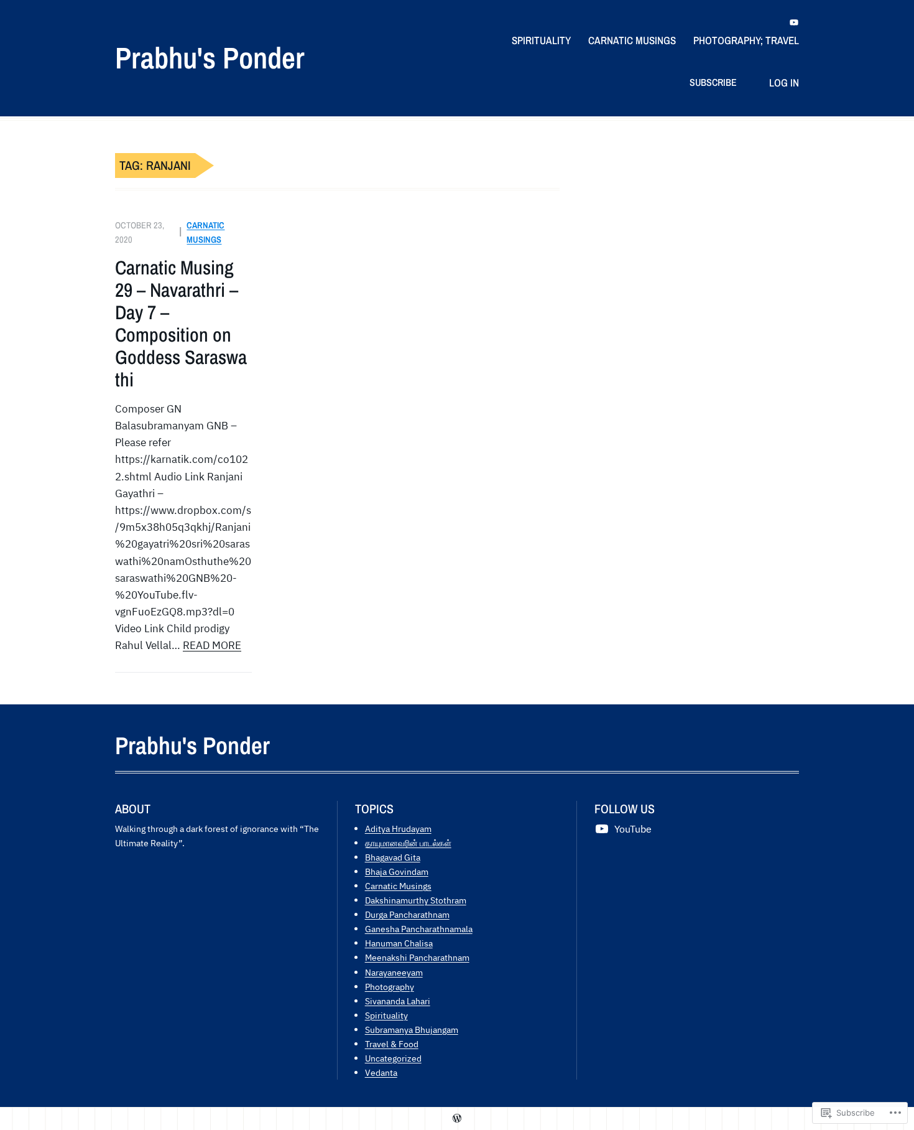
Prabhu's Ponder (210, 57)
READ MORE (212, 645)
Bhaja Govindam (396, 871)
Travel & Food (391, 1044)
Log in (784, 82)
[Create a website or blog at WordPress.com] (457, 1118)
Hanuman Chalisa (399, 943)
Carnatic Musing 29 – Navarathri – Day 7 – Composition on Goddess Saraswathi (181, 323)
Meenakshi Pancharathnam (417, 957)
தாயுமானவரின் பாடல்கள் (408, 843)
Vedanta (381, 1072)
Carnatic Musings (398, 886)
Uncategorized (393, 1058)
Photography (389, 986)
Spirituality (386, 1015)
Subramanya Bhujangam (411, 1029)
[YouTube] (794, 22)
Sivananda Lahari (397, 1001)
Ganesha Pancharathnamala (419, 929)
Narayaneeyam (394, 972)
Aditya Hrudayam (398, 828)
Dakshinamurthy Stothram (415, 900)
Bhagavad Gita (392, 857)
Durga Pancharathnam (407, 914)
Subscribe (713, 82)
